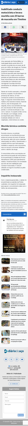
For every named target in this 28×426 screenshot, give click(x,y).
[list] (14, 225)
